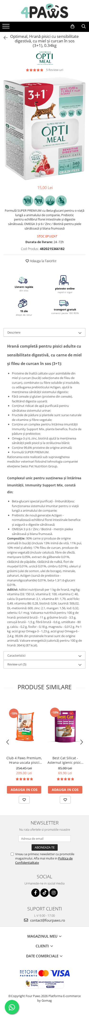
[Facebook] (35, 893)
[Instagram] (53, 893)
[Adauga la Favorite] (24, 800)
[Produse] (6, 27)
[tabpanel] (44, 128)
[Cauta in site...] (83, 26)
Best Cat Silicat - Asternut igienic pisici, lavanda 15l (65, 760)
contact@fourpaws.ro (47, 920)
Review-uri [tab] (16, 664)
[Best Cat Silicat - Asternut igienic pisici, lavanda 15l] (65, 726)
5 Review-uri (54, 70)
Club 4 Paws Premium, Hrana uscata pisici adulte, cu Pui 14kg (24, 760)
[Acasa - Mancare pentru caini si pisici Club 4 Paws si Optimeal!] (44, 11)
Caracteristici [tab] (16, 655)
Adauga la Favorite (42, 261)
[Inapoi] (3, 38)
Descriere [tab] (13, 332)
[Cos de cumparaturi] (72, 26)
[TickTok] (44, 893)
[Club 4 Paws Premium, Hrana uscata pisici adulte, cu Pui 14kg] (24, 726)
